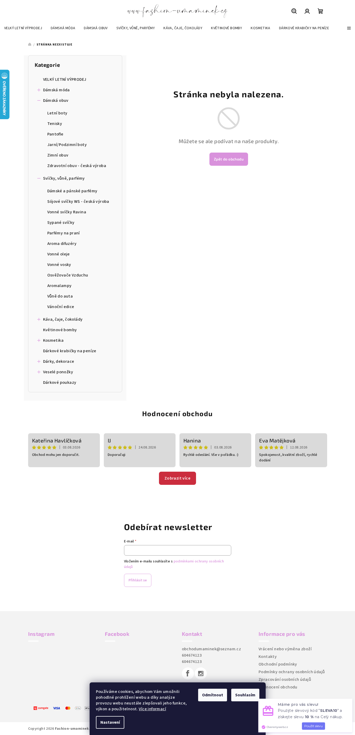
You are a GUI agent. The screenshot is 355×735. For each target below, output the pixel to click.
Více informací (152, 709)
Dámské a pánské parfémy (72, 191)
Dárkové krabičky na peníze (69, 351)
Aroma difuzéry (62, 243)
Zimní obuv (58, 155)
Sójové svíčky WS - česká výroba (78, 201)
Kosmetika (53, 340)
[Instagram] (201, 673)
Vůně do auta (60, 296)
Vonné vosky (59, 265)
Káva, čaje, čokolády (63, 319)
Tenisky (54, 124)
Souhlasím (245, 695)
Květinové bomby (60, 330)
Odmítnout (212, 695)
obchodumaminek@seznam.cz (211, 649)
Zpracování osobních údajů (285, 679)
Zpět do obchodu (229, 159)
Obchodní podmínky (278, 664)
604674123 (192, 655)
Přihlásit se (137, 580)
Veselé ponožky (58, 372)
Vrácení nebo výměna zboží (285, 649)
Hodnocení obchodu (177, 413)
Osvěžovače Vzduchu (67, 275)
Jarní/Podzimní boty (67, 145)
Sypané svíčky (61, 222)
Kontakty (268, 657)
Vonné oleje (58, 254)
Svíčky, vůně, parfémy (64, 178)
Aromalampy (59, 286)
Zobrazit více (177, 478)
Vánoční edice (60, 307)
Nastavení (110, 722)
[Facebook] (188, 673)
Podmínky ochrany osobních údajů (292, 672)
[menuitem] (23, 28)
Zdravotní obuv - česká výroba (76, 166)
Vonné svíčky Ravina (66, 212)
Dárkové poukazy (59, 382)
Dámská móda (56, 90)
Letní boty (57, 113)
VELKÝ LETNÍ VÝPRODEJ (64, 79)
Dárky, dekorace (58, 361)
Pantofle (55, 134)
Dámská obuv (56, 100)
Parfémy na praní (63, 233)
